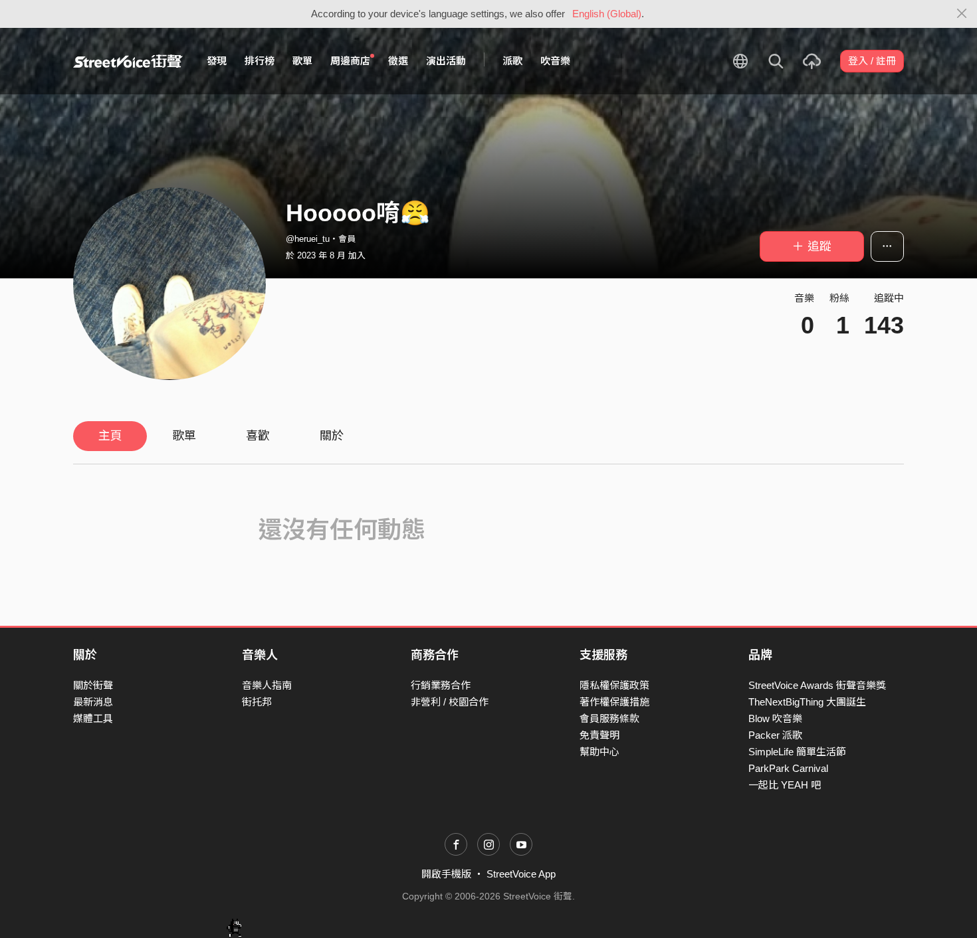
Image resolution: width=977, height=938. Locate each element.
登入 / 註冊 (872, 60)
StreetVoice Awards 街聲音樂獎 (817, 685)
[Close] (962, 14)
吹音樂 (555, 60)
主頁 (110, 435)
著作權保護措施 (614, 701)
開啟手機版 (446, 874)
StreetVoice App (521, 874)
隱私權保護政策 (614, 685)
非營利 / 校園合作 (450, 701)
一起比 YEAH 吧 (784, 785)
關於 (332, 435)
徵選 (398, 60)
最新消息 (93, 701)
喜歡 (258, 435)
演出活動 (446, 60)
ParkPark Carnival (788, 768)
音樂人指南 (267, 685)
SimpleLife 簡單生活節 (797, 751)
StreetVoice (128, 61)
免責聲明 (599, 735)
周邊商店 (350, 60)
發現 (217, 60)
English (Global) (606, 13)
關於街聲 (93, 685)
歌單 (302, 60)
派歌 (512, 60)
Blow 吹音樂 (775, 718)
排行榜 (259, 60)
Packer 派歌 (775, 735)
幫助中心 (599, 751)
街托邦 (257, 701)
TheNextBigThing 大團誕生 (807, 701)
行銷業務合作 (441, 685)
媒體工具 (93, 718)
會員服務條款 (609, 718)
